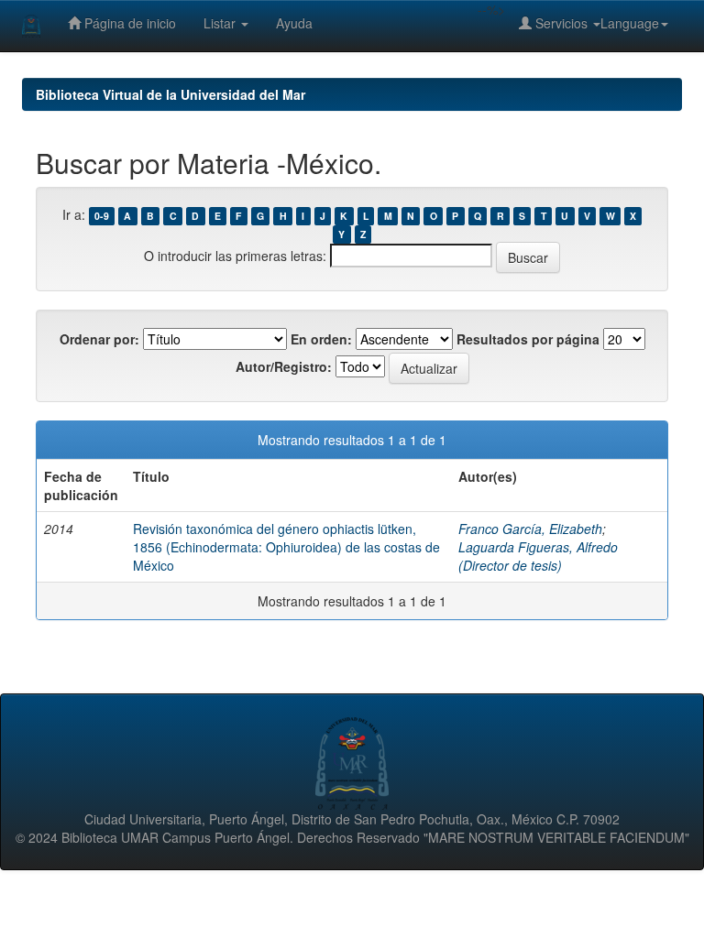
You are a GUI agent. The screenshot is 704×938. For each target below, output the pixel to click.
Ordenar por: (99, 339)
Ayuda (294, 23)
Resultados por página (528, 339)
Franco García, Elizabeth (530, 528)
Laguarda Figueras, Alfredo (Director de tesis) (538, 556)
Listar (221, 23)
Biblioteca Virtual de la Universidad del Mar (170, 94)
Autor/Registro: (284, 366)
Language (629, 23)
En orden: (321, 339)
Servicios (561, 23)
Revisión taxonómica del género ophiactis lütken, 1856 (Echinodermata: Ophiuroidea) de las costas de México (286, 546)
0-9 (101, 216)
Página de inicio (128, 23)
